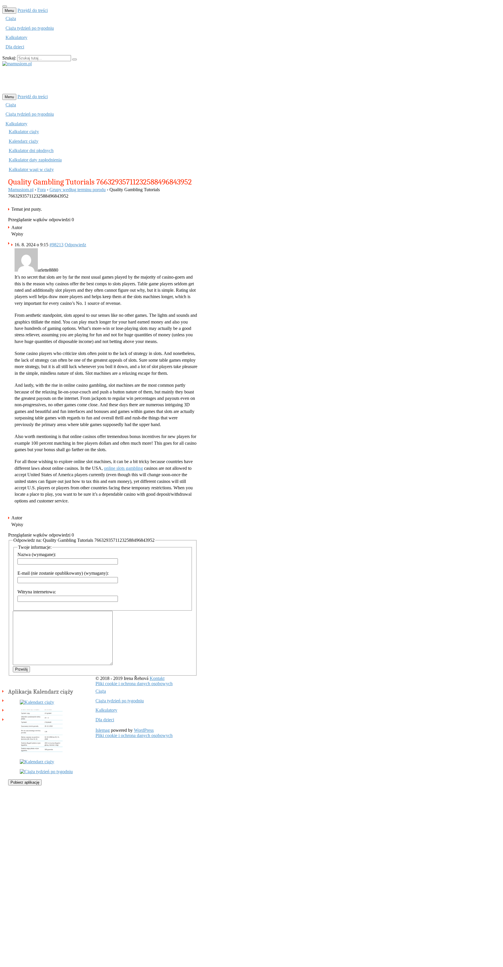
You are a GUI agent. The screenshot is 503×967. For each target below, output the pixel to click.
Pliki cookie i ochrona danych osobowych (134, 683)
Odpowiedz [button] (75, 244)
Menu (9, 10)
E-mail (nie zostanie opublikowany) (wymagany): (63, 573)
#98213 (56, 244)
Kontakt (157, 678)
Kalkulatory (16, 37)
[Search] (74, 59)
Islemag (102, 730)
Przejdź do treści (32, 10)
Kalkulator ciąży (24, 131)
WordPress (144, 730)
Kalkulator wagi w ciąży (31, 169)
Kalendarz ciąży (23, 141)
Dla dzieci (15, 46)
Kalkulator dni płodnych (31, 150)
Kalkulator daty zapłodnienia (35, 159)
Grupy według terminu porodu (77, 189)
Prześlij (21, 669)
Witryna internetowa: (36, 591)
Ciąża (11, 18)
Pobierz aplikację (24, 782)
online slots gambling (123, 468)
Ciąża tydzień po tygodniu (30, 28)
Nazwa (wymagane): (36, 554)
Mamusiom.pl (20, 189)
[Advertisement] (108, 79)
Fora (41, 189)
